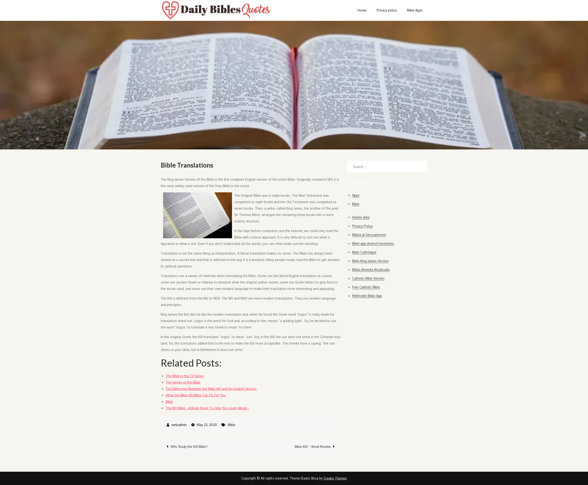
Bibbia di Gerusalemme (369, 235)
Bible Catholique (364, 252)
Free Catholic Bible (366, 287)
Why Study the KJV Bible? (189, 447)
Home (362, 10)
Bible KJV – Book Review (313, 447)
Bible (231, 425)
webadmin (179, 425)
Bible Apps (415, 10)
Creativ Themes (335, 478)
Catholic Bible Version (368, 278)
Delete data (361, 217)
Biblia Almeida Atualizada (371, 270)
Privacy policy (387, 10)
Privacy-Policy (362, 226)
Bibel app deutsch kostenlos (373, 243)
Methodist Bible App (367, 296)
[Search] (421, 166)
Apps (355, 195)
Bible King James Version (370, 261)
